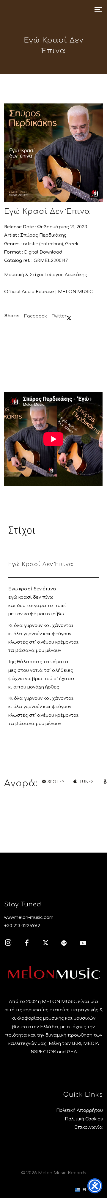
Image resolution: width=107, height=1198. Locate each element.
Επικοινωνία (88, 1127)
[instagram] (11, 944)
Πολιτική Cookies (84, 1119)
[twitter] (49, 944)
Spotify (56, 782)
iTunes (86, 782)
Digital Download (43, 252)
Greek (71, 243)
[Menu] (98, 9)
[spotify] (67, 944)
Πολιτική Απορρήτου (79, 1110)
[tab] (53, 566)
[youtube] (83, 946)
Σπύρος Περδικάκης (43, 235)
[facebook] (30, 944)
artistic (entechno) (43, 243)
